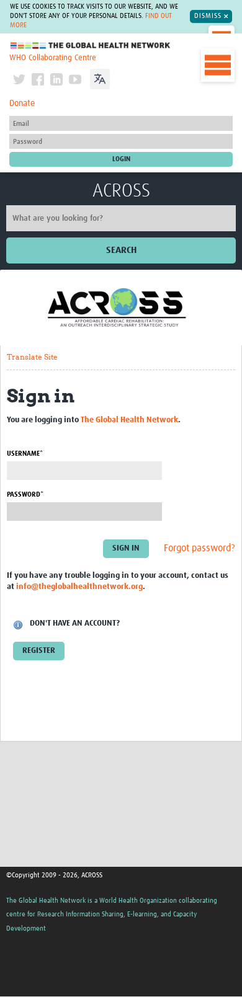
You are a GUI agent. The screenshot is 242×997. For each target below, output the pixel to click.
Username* (25, 453)
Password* (25, 494)
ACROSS (121, 191)
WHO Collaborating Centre (52, 58)
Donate (22, 103)
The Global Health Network (90, 45)
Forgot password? (199, 549)
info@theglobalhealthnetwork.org (79, 587)
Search (121, 250)
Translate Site (32, 356)
